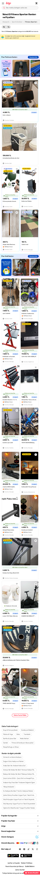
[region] (20, 68)
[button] (3, 3)
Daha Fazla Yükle (20, 715)
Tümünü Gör (33, 57)
